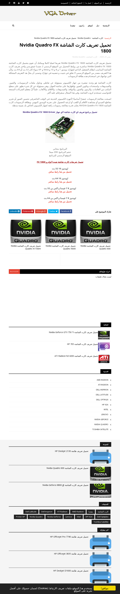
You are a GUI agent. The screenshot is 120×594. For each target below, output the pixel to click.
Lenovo (104, 414)
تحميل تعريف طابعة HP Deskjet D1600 (70, 570)
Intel (106, 409)
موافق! (104, 588)
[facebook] (28, 3)
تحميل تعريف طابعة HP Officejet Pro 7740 (69, 536)
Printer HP (20, 516)
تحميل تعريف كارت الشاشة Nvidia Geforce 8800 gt (65, 485)
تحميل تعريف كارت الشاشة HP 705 (82, 344)
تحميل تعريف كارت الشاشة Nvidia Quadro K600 (61, 247)
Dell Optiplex (102, 399)
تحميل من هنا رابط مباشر (60, 181)
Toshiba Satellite (100, 429)
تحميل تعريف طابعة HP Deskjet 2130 (71, 451)
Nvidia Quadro (84, 38)
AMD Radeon (102, 380)
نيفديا (91, 511)
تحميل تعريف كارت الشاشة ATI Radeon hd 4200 (76, 356)
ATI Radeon (103, 385)
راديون (81, 25)
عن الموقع (98, 3)
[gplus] (10, 3)
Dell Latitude (102, 394)
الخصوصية (64, 3)
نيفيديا (72, 25)
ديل (97, 25)
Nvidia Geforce (101, 419)
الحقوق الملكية (76, 3)
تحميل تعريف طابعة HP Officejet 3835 (71, 553)
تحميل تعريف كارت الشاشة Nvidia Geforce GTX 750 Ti (73, 332)
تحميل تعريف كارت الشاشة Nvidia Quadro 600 (95, 247)
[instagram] (14, 3)
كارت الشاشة (97, 38)
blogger (14, 272)
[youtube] (19, 3)
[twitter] (23, 3)
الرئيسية (108, 3)
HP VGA (105, 404)
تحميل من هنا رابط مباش (60, 171)
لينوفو (90, 25)
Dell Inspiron (102, 389)
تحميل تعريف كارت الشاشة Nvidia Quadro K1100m (26, 247)
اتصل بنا (88, 3)
